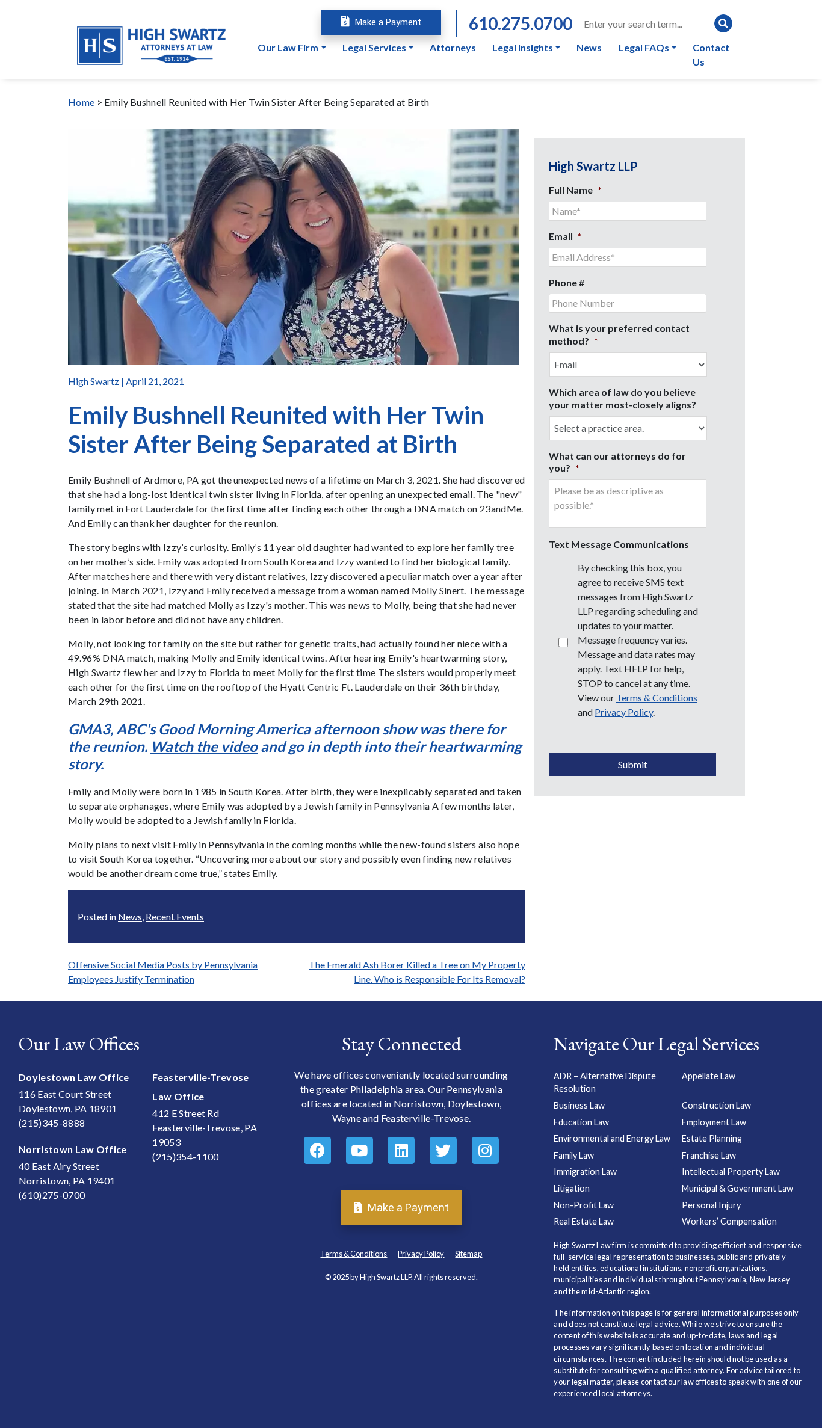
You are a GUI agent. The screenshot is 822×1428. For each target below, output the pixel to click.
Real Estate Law (584, 1221)
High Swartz (93, 381)
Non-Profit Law (584, 1205)
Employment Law (714, 1122)
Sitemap (468, 1253)
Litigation (572, 1188)
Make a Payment (387, 22)
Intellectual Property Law (731, 1171)
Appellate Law (708, 1076)
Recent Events (175, 916)
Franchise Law (709, 1155)
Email (565, 236)
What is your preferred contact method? (619, 334)
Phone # (566, 282)
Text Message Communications (619, 544)
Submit (632, 764)
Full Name (575, 189)
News (130, 916)
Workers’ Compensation (729, 1221)
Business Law (579, 1105)
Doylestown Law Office (74, 1077)
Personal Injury (711, 1205)
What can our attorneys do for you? (617, 462)
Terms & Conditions (656, 697)
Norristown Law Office (73, 1149)
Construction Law (716, 1105)
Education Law (581, 1122)
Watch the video (204, 746)
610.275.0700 (520, 23)
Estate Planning (712, 1138)
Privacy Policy (624, 712)
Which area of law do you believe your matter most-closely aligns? (622, 398)
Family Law (574, 1155)
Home (81, 102)
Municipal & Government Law (737, 1188)
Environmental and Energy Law (612, 1138)
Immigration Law (585, 1171)
